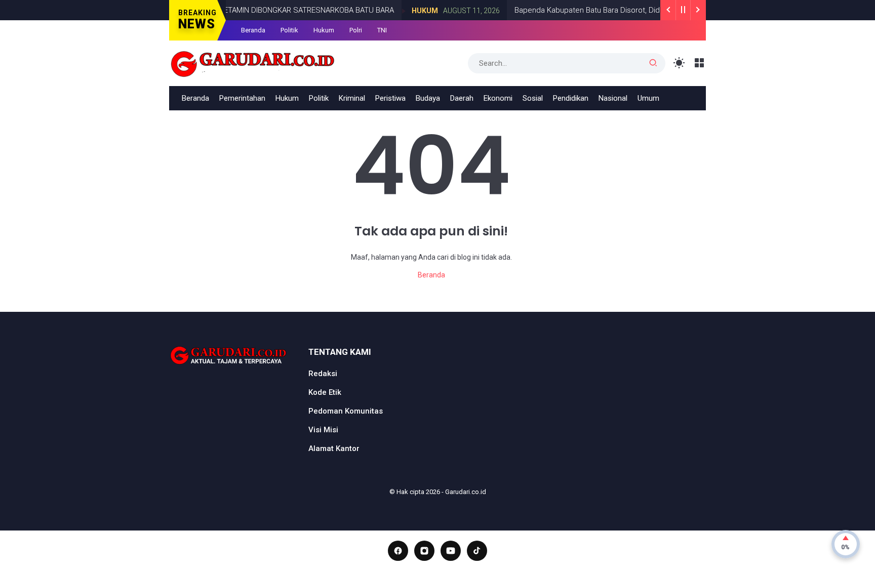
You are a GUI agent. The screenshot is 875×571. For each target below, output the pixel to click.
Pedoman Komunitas (345, 411)
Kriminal (352, 98)
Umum (648, 98)
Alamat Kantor (334, 448)
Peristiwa (390, 98)
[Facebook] (398, 551)
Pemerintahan (242, 98)
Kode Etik (324, 392)
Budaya (428, 98)
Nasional (613, 98)
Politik (289, 30)
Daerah (461, 98)
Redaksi (322, 373)
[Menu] (699, 63)
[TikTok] (477, 551)
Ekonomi (498, 98)
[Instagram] (424, 551)
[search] (653, 63)
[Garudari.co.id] (253, 62)
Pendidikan (570, 98)
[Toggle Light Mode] (679, 63)
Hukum (415, 11)
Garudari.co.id (465, 492)
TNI (382, 30)
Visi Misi (323, 429)
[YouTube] (451, 551)
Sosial (533, 98)
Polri (355, 30)
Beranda (253, 30)
